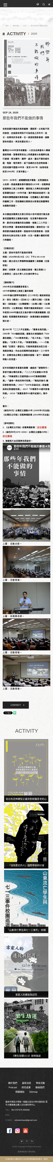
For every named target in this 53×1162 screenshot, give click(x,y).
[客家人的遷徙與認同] (26, 966)
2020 (24, 26)
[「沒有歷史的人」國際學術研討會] (26, 836)
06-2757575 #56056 (20, 1110)
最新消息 (26, 1083)
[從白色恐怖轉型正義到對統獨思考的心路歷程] (26, 770)
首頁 (7, 26)
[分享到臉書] (27, 1142)
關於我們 (12, 1083)
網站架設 (31, 1152)
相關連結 (19, 1092)
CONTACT (16, 705)
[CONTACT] (49, 4)
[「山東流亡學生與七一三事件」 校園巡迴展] (26, 901)
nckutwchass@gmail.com (25, 1120)
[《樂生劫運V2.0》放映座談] (26, 1028)
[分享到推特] (22, 1142)
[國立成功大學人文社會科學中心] (26, 20)
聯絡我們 (40, 1087)
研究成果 (26, 1087)
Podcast (13, 1087)
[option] (28, 73)
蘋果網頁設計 (23, 1152)
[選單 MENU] (5, 5)
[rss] (32, 1142)
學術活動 (16, 26)
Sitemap (33, 1092)
